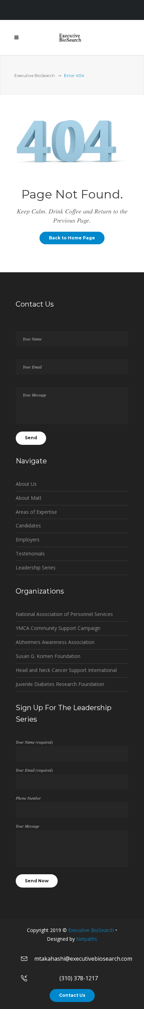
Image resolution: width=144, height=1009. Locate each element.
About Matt (29, 498)
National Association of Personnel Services (64, 614)
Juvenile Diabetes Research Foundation (60, 684)
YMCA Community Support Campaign (58, 628)
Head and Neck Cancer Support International (66, 670)
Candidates (28, 525)
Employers (27, 539)
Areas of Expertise (36, 512)
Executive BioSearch (34, 75)
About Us (26, 484)
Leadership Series (36, 567)
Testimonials (30, 553)
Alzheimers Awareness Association (55, 642)
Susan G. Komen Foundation (48, 656)
